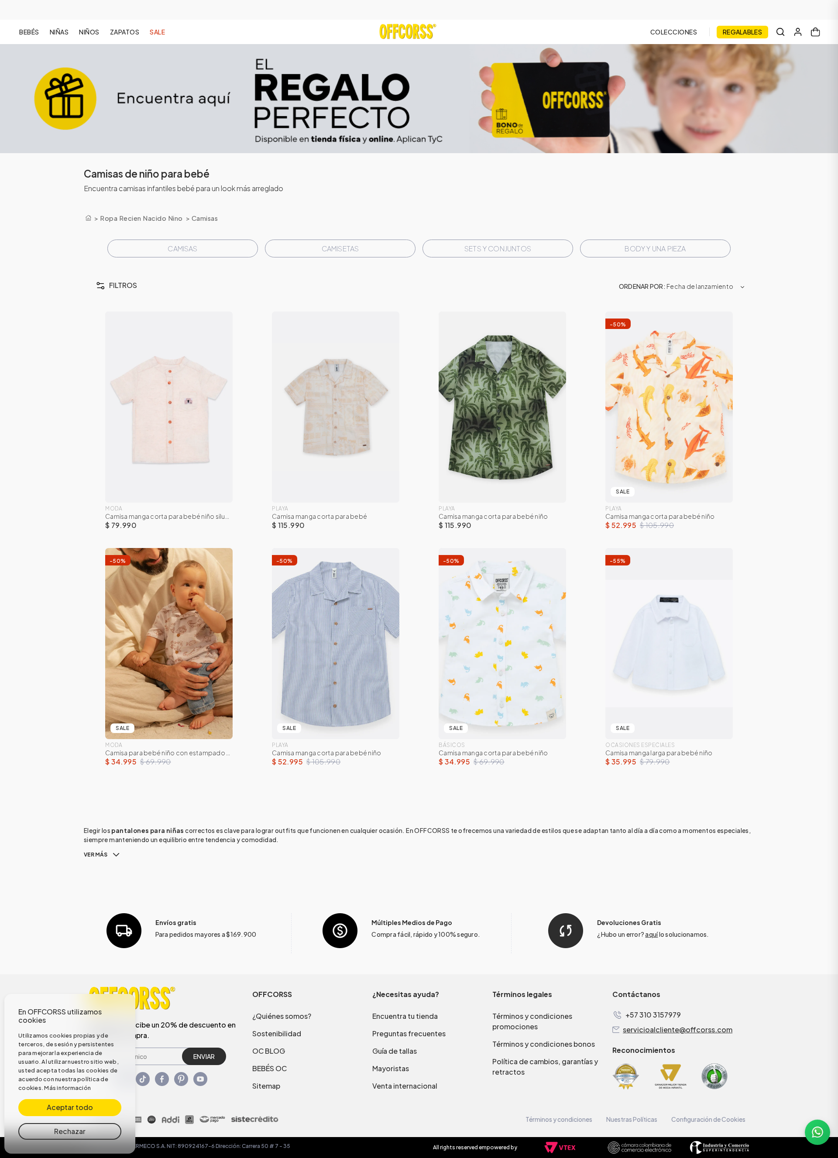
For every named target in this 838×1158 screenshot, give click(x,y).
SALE (157, 31)
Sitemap (266, 1085)
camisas (205, 218)
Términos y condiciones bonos (543, 1043)
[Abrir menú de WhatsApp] (817, 1132)
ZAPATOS (125, 31)
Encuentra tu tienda (405, 1016)
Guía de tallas (394, 1050)
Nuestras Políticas (631, 1119)
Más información (67, 1087)
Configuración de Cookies (708, 1119)
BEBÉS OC (269, 1068)
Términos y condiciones (558, 1119)
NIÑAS (59, 31)
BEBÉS (29, 31)
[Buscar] (780, 32)
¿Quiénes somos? (281, 1016)
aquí (651, 934)
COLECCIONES (673, 31)
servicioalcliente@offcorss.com (677, 1030)
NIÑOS (89, 31)
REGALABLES (742, 32)
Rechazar (70, 1131)
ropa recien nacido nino (141, 218)
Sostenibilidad (276, 1033)
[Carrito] (815, 32)
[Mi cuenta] (798, 32)
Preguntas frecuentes (409, 1033)
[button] (191, 285)
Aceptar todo (70, 1107)
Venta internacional (404, 1085)
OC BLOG (268, 1050)
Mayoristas (390, 1068)
